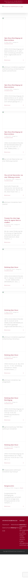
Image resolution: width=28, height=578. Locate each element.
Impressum (6, 524)
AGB (3, 531)
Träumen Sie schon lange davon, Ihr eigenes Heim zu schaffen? (12, 220)
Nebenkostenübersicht (18, 524)
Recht (21, 488)
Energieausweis (9, 486)
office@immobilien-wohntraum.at (14, 2)
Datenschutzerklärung (9, 528)
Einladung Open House (11, 267)
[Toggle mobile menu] (25, 10)
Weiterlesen (7, 60)
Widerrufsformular (16, 528)
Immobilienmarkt (8, 43)
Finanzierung (7, 226)
